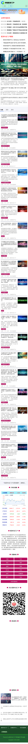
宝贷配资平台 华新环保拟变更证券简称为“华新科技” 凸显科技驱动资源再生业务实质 (9, 189)
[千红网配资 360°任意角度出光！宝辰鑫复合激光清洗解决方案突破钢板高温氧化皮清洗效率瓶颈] (22, 244)
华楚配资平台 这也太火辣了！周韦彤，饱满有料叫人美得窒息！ (8, 391)
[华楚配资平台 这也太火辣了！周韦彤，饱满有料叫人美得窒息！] (22, 392)
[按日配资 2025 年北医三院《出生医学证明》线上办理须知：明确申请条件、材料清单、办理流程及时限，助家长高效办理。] (22, 372)
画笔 (21, 737)
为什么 (7, 740)
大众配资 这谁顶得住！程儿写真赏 (8, 518)
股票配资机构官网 (5, 347)
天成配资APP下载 (5, 364)
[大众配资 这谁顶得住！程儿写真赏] (22, 520)
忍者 (3, 310)
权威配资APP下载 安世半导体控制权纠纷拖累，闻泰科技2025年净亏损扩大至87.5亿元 (9, 134)
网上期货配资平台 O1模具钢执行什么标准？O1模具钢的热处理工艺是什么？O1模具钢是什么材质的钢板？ (8, 263)
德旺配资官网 (4, 607)
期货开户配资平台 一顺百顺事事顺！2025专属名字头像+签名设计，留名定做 (8, 568)
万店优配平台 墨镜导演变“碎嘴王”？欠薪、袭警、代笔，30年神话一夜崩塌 (8, 281)
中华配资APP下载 (5, 561)
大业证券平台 (4, 127)
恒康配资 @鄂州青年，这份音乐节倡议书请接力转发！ (8, 535)
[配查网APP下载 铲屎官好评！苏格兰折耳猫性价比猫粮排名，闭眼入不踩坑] (14, 65)
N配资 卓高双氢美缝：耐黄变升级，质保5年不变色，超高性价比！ (9, 224)
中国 (7, 729)
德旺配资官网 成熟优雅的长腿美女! (8, 601)
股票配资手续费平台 (6, 494)
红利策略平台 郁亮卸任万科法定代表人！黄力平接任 (8, 207)
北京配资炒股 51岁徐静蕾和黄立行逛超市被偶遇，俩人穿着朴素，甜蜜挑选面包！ (9, 501)
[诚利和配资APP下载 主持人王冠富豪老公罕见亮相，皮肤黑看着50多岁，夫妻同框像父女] (22, 410)
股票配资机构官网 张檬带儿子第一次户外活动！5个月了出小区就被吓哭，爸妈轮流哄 (8, 336)
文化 (21, 740)
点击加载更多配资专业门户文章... (14, 654)
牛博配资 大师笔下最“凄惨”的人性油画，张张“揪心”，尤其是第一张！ (9, 317)
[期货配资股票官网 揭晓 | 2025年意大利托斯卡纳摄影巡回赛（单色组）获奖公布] (22, 428)
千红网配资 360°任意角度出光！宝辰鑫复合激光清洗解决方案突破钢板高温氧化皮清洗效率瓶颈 (9, 243)
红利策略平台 (4, 217)
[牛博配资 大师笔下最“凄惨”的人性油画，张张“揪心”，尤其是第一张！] (22, 318)
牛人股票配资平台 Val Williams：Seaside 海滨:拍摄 (8, 586)
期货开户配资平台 (5, 580)
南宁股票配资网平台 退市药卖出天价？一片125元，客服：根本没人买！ (8, 171)
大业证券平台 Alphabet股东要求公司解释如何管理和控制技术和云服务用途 (9, 116)
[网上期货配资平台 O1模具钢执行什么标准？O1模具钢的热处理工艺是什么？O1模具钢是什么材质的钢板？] (22, 263)
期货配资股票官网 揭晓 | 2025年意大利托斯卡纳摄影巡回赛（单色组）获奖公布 (8, 427)
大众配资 (3, 529)
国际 (21, 733)
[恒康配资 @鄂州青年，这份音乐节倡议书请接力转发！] (22, 537)
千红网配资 (4, 255)
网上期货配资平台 (5, 274)
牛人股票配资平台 (5, 595)
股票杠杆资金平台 (5, 164)
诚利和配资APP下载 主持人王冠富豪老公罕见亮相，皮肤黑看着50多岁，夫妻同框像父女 (9, 409)
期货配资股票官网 (5, 439)
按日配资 (3, 384)
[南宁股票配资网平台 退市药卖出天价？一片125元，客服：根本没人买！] (22, 172)
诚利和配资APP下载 (6, 420)
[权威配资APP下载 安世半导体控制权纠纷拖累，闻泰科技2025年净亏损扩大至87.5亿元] (22, 135)
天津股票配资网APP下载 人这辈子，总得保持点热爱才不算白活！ (9, 299)
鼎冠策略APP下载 (5, 626)
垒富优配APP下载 (5, 646)
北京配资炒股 (4, 512)
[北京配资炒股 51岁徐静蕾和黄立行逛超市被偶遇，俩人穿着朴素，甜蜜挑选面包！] (22, 502)
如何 (7, 737)
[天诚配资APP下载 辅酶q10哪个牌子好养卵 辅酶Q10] (22, 355)
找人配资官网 (4, 475)
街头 (7, 733)
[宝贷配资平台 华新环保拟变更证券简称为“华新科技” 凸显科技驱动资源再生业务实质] (22, 190)
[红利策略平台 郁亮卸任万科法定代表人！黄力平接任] (22, 208)
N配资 (3, 236)
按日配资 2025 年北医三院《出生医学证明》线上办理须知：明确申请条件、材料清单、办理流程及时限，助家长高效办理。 (9, 372)
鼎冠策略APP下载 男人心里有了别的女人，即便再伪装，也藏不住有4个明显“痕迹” (9, 615)
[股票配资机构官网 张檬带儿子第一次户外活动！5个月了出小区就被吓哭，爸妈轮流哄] (22, 337)
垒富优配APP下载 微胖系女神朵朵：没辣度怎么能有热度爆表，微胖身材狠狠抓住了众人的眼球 (9, 634)
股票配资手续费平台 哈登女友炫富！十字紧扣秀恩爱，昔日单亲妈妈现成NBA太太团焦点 (9, 482)
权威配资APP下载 (5, 146)
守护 (21, 729)
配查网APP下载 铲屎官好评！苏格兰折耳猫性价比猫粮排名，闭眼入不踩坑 (14, 74)
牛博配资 (3, 329)
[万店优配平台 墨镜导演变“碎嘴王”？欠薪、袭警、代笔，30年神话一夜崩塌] (22, 282)
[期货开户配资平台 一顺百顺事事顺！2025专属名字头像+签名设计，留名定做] (22, 569)
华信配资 (3, 457)
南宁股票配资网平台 (6, 182)
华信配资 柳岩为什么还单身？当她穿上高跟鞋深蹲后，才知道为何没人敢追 (9, 446)
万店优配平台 (4, 292)
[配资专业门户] (8, 2)
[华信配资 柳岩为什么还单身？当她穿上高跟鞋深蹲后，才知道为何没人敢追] (22, 447)
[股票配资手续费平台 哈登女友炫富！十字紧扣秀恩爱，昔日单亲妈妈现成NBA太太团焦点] (22, 483)
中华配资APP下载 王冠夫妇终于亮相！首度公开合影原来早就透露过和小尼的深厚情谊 (9, 550)
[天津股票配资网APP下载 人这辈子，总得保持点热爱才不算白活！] (22, 300)
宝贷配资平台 (4, 201)
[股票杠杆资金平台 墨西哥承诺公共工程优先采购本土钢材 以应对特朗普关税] (22, 153)
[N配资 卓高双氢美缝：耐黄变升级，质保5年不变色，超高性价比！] (22, 225)
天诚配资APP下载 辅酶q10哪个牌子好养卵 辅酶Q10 (13, 88)
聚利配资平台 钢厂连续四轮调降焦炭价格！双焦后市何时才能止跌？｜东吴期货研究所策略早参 (14, 79)
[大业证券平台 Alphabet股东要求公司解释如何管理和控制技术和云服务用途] (22, 117)
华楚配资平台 (4, 402)
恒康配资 (3, 543)
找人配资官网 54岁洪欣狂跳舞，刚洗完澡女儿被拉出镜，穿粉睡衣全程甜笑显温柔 (9, 464)
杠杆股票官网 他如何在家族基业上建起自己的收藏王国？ (14, 98)
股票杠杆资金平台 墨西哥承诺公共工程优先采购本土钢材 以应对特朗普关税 (8, 153)
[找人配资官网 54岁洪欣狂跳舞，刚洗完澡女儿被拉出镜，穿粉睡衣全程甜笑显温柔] (22, 465)
